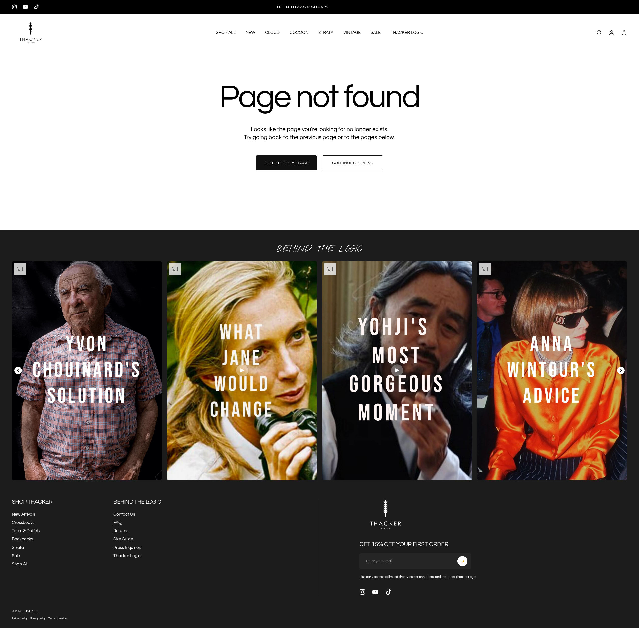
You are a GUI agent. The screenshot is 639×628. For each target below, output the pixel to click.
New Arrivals (23, 514)
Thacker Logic (126, 556)
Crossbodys (23, 522)
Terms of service (57, 618)
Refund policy (19, 618)
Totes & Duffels (26, 531)
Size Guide (123, 539)
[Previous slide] (18, 370)
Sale (16, 556)
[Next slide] (621, 370)
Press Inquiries (127, 547)
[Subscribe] (462, 561)
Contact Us (124, 514)
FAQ (117, 522)
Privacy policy (37, 618)
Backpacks (22, 539)
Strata (18, 547)
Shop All (19, 564)
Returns (120, 531)
